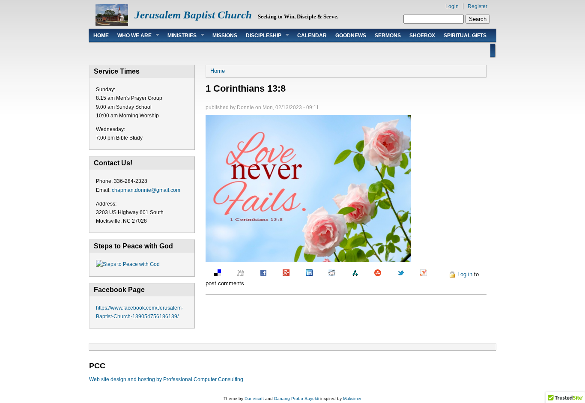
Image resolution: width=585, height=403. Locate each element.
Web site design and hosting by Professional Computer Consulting (166, 379)
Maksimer (352, 398)
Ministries (180, 35)
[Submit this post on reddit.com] (327, 274)
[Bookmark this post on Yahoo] (419, 274)
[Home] (112, 24)
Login (452, 6)
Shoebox (422, 36)
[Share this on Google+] (282, 274)
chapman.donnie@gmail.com (146, 190)
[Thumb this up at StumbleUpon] (373, 274)
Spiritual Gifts (465, 36)
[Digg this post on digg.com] (236, 274)
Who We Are (132, 35)
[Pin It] (438, 274)
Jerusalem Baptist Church (193, 15)
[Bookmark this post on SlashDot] (350, 274)
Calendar (312, 36)
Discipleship (261, 35)
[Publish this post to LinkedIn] (305, 274)
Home (101, 36)
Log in (464, 274)
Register (477, 6)
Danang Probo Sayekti (296, 398)
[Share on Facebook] (259, 274)
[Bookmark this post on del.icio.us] (213, 274)
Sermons (388, 36)
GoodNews (350, 36)
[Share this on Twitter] (396, 274)
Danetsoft (254, 398)
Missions (224, 36)
